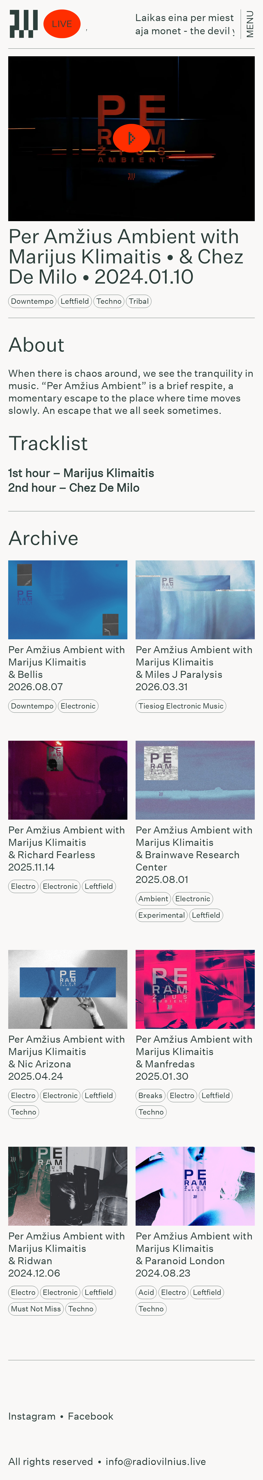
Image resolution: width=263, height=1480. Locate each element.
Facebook (91, 1416)
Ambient (153, 898)
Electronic (78, 705)
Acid (146, 1292)
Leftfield (75, 301)
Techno (109, 301)
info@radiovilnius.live (156, 1461)
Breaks (150, 1095)
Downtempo (32, 301)
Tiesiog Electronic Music (181, 705)
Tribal (139, 301)
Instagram (32, 1416)
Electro (23, 886)
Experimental (161, 915)
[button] (131, 138)
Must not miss (36, 1308)
